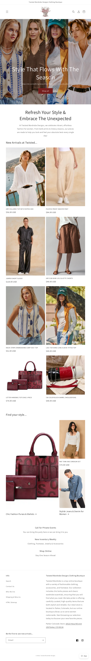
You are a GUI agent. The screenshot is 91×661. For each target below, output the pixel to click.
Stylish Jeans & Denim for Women (71, 512)
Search (8, 581)
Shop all (45, 91)
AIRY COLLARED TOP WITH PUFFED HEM (19, 209)
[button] (7, 11)
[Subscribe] (42, 640)
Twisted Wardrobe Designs (47, 655)
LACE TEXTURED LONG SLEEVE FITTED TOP (61, 348)
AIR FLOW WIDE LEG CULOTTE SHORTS (59, 278)
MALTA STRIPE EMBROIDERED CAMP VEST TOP (22, 348)
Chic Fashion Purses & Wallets (20, 514)
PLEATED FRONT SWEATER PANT (57, 209)
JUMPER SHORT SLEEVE (14, 278)
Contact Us (10, 586)
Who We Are (10, 592)
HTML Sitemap (11, 602)
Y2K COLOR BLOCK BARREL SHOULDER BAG (61, 397)
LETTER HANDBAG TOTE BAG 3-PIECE (19, 397)
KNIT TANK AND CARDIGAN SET (70, 462)
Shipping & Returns (13, 597)
